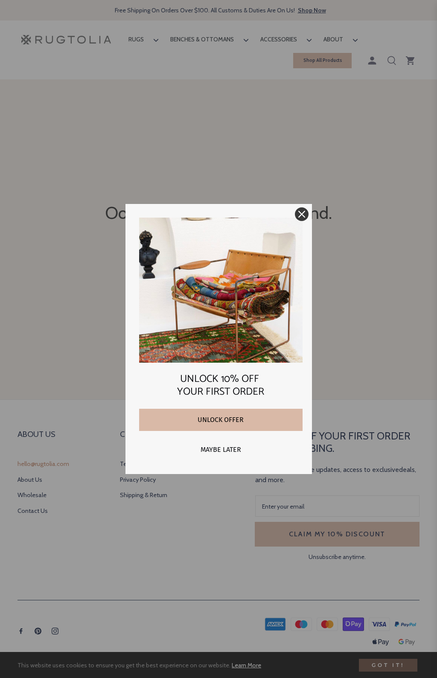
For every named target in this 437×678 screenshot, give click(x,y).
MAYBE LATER (221, 449)
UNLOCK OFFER (221, 420)
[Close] (301, 214)
